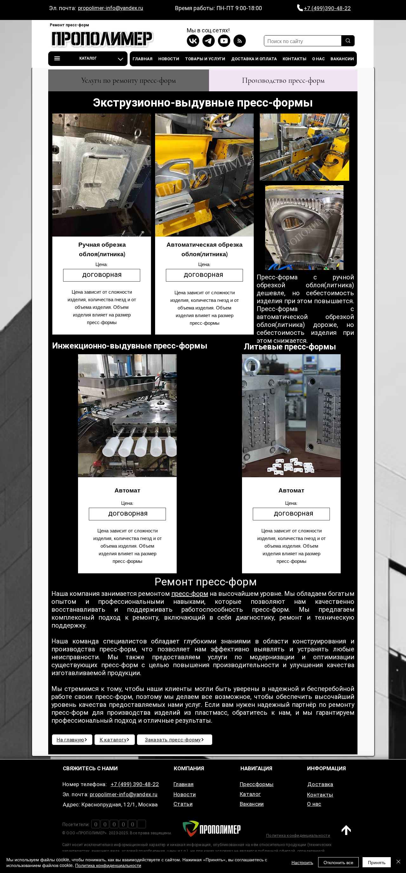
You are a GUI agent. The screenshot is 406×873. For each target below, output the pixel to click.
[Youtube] (224, 41)
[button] (88, 58)
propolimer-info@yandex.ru (110, 8)
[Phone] (300, 7)
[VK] (193, 41)
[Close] (398, 862)
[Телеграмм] (208, 41)
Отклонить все (338, 862)
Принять (376, 862)
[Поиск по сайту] (347, 41)
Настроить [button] (302, 862)
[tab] (128, 80)
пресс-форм (189, 593)
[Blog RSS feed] (239, 41)
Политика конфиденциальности (108, 865)
